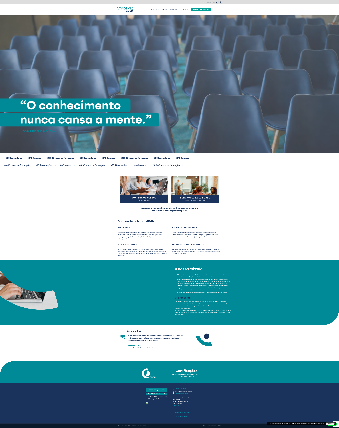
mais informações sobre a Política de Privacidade (312, 423)
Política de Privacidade (182, 413)
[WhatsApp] (217, 2)
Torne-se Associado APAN (156, 390)
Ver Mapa (176, 405)
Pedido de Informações (201, 9)
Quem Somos (155, 9)
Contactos (185, 9)
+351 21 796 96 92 (180, 389)
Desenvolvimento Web (209, 425)
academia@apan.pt (181, 393)
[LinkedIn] (221, 2)
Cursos (164, 9)
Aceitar (330, 423)
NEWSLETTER (210, 2)
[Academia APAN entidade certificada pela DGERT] (147, 403)
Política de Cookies (181, 416)
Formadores (174, 9)
